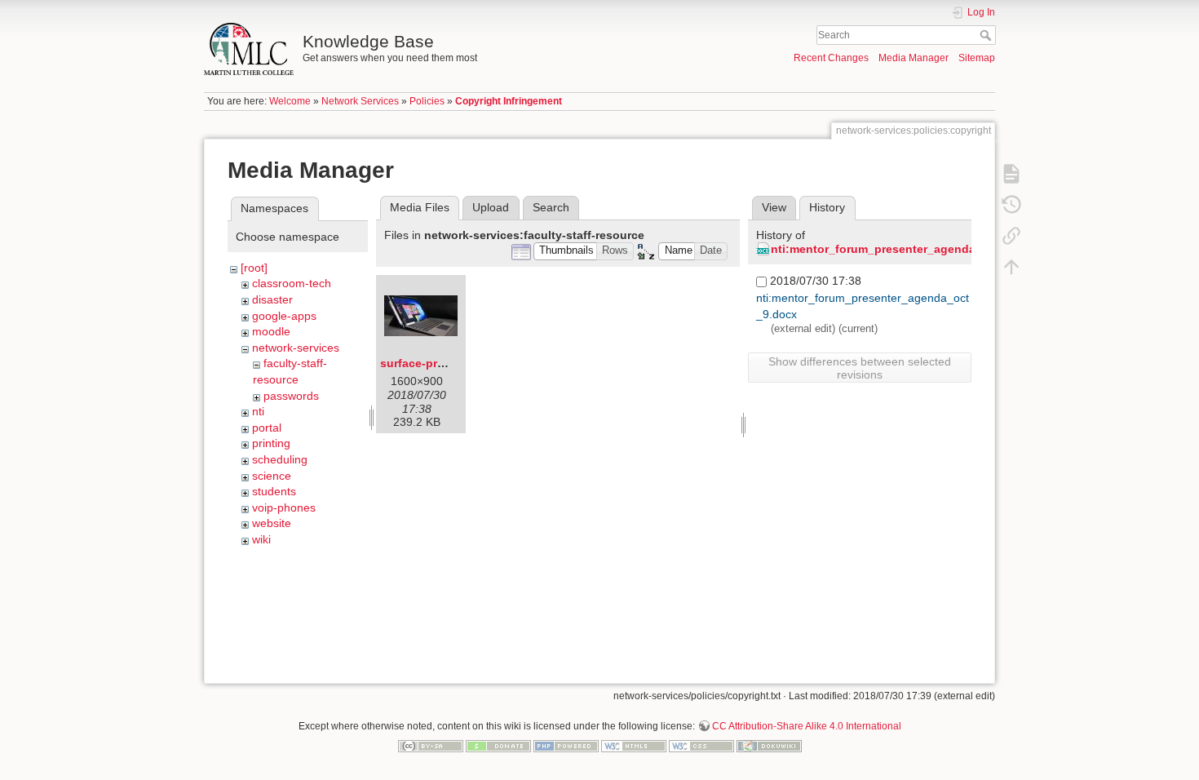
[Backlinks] (1011, 234)
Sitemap (976, 58)
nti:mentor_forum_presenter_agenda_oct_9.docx (907, 248)
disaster (272, 299)
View (774, 207)
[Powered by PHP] (566, 745)
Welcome (290, 101)
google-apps (284, 315)
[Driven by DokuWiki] (769, 745)
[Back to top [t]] (1011, 265)
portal (266, 427)
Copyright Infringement (508, 101)
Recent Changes (831, 58)
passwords (291, 395)
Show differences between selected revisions (859, 368)
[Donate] (498, 745)
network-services (295, 347)
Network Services (360, 101)
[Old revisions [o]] (1011, 203)
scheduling (279, 459)
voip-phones (284, 507)
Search (987, 35)
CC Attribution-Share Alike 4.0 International (806, 726)
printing (271, 443)
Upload (490, 207)
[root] (254, 267)
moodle (271, 331)
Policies (427, 101)
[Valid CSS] (701, 745)
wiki (261, 539)
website (271, 523)
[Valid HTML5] (633, 745)
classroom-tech (291, 283)
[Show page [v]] (1011, 172)
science (271, 475)
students (274, 491)
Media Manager (913, 58)
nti (258, 411)
